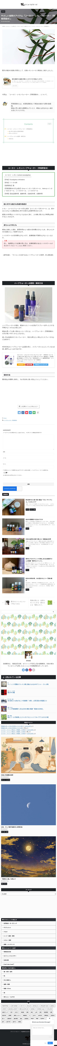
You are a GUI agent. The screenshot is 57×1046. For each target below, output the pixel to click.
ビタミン (52, 1006)
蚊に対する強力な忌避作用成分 (16, 131)
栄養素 (9, 1015)
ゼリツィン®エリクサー (10, 956)
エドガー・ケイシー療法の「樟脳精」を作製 (13, 730)
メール (4, 458)
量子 (3, 1021)
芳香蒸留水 (14, 420)
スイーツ (22, 1006)
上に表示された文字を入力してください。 (13, 475)
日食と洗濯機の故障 (7, 775)
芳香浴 (32, 1018)
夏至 (40, 1012)
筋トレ (3, 1018)
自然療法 (26, 1018)
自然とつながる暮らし (10, 968)
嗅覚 (32, 1012)
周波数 (22, 1012)
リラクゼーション (41, 1009)
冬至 (11, 1012)
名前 (4, 451)
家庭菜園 (46, 1012)
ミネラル (32, 1009)
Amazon (21, 364)
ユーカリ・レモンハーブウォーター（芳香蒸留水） (20, 129)
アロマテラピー (5, 1006)
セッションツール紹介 (10, 948)
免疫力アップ (5, 1012)
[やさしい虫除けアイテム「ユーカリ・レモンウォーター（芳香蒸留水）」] (30, 412)
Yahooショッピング (41, 364)
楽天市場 (29, 364)
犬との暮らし (7, 980)
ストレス (29, 1006)
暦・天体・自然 (8, 971)
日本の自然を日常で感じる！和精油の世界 (38, 539)
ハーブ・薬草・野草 (9, 936)
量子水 (14, 1021)
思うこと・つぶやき (9, 997)
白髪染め (53, 1015)
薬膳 (37, 1018)
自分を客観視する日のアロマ (34, 519)
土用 (36, 1012)
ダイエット (35, 1006)
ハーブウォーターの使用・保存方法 (16, 136)
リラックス (49, 1009)
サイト (4, 464)
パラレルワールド (44, 1006)
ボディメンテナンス (24, 1009)
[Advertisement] (28, 154)
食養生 (19, 1021)
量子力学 (8, 1021)
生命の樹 (6, 960)
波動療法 (25, 1015)
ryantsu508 (27, 726)
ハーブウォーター (8, 420)
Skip (45, 1043)
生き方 (34, 1015)
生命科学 (40, 1015)
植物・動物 (7, 984)
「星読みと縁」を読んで (8, 879)
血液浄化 (42, 1018)
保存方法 (11, 138)
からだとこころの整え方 (10, 920)
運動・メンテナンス (9, 944)
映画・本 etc (7, 988)
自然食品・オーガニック (10, 923)
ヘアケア (4, 1009)
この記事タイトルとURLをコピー (29, 406)
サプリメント (7, 927)
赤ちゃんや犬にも (13, 133)
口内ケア (17, 1012)
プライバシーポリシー (14, 1031)
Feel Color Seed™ (9, 964)
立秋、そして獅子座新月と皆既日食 (11, 827)
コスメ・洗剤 (7, 940)
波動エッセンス (17, 1015)
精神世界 (9, 1018)
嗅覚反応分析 (7, 952)
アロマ (5, 418)
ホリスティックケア (12, 1009)
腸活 (21, 1018)
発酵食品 (46, 1015)
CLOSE (49, 124)
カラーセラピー (14, 1006)
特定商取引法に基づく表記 (26, 1031)
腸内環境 (16, 1018)
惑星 (51, 1012)
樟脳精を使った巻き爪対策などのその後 (11, 726)
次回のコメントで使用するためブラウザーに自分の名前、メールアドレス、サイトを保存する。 (26, 470)
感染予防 (4, 1015)
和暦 (27, 1012)
